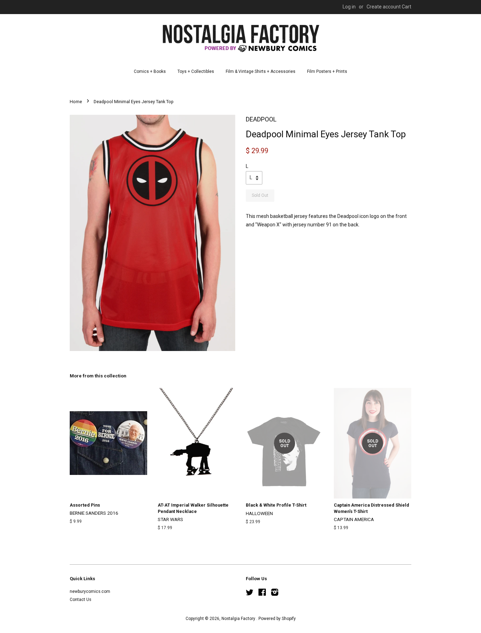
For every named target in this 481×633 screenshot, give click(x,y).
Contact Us (80, 599)
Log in (349, 7)
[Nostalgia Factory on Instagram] (275, 593)
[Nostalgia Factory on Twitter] (250, 593)
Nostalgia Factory (238, 618)
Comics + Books (150, 71)
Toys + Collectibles (195, 71)
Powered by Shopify (277, 618)
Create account (384, 7)
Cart (406, 7)
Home (76, 101)
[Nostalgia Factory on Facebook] (262, 593)
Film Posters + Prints (327, 71)
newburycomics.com (90, 591)
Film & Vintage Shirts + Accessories (260, 71)
